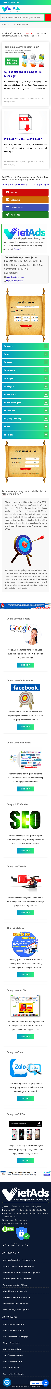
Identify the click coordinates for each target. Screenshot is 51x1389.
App (8, 427)
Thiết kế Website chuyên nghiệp (13, 1355)
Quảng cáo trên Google (18, 618)
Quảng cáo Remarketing (19, 742)
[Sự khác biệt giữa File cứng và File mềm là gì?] (25, 56)
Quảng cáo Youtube (16, 866)
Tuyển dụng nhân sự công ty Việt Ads (15, 1285)
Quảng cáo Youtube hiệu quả (12, 1349)
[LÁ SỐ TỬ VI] (25, 315)
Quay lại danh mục (16, 185)
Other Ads (10, 411)
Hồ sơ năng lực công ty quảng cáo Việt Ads (17, 1279)
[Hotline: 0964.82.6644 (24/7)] (7, 1382)
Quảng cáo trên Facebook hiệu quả (14, 1330)
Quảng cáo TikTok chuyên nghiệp (13, 1374)
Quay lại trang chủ (42, 185)
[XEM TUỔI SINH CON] (25, 461)
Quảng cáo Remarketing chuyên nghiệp (15, 1337)
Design (9, 346)
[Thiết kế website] (25, 944)
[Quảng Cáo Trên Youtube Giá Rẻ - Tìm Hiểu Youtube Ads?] (25, 882)
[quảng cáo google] (25, 606)
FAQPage (7, 101)
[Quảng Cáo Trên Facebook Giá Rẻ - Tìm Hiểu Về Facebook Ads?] (25, 696)
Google (9, 378)
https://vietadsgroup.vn (14, 281)
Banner (9, 362)
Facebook (10, 370)
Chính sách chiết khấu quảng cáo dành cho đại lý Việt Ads (21, 1272)
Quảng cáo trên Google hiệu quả (13, 1324)
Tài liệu (9, 435)
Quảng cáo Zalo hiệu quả (11, 1368)
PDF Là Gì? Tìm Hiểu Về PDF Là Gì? (23, 139)
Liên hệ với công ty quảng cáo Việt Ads (15, 1304)
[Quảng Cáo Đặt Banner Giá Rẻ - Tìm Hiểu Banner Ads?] (25, 758)
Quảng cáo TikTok (16, 1114)
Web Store (11, 394)
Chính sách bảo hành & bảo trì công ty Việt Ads (18, 1297)
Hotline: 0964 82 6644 (11, 2)
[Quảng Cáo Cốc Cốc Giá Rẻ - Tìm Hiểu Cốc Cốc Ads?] (26, 1006)
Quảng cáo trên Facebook (20, 680)
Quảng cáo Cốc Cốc (16, 990)
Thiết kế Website (15, 928)
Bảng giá (10, 386)
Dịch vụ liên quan (13, 403)
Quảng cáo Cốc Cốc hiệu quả (12, 1361)
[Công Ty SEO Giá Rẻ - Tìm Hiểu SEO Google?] (25, 820)
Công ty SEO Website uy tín (12, 1343)
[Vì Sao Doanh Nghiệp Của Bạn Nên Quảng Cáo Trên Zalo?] (26, 1068)
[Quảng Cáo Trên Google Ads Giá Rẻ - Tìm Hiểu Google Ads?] (25, 634)
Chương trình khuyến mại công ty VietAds (16, 1310)
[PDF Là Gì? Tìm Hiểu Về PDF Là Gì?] (25, 123)
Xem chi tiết (25, 665)
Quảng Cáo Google (14, 419)
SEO (8, 354)
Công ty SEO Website (17, 804)
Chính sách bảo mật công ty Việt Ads (15, 1291)
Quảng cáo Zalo (15, 1052)
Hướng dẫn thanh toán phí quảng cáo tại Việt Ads (19, 1266)
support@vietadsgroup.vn (15, 277)
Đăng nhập (7, 165)
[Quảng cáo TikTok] (25, 1130)
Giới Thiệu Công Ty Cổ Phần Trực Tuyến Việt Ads (19, 1260)
